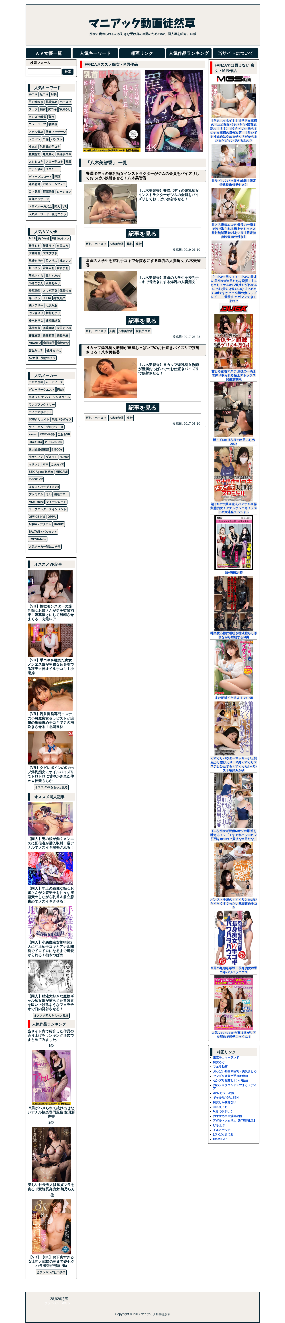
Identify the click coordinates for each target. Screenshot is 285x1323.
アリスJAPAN (53, 442)
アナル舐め (36, 169)
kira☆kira (35, 442)
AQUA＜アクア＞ (40, 524)
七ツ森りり (36, 313)
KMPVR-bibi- (37, 539)
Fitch (60, 389)
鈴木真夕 (59, 298)
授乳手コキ (143, 331)
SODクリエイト (39, 419)
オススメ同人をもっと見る (51, 1015)
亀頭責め (48, 154)
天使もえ (34, 245)
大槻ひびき (50, 253)
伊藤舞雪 (34, 253)
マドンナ (34, 464)
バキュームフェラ (54, 184)
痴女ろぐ (219, 1062)
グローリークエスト (42, 389)
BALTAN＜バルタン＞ (43, 531)
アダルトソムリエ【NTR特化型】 (234, 1120)
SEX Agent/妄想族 (41, 471)
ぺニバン (34, 139)
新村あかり (53, 313)
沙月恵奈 (34, 290)
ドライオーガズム (40, 206)
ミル (48, 494)
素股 (68, 161)
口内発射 (34, 191)
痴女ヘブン (36, 457)
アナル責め (36, 131)
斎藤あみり (53, 283)
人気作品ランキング (189, 53)
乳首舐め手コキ (50, 146)
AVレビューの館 (223, 1093)
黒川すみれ (53, 275)
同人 (57, 206)
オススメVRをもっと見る (51, 787)
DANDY (59, 524)
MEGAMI (62, 471)
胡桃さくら (36, 275)
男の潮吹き (36, 102)
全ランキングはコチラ (51, 1272)
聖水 (51, 116)
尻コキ (52, 109)
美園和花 (48, 335)
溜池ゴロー (61, 494)
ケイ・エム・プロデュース (46, 427)
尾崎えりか (36, 260)
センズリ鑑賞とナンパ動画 (230, 1080)
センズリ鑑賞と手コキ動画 (230, 1076)
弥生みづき (36, 350)
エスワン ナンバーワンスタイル (49, 397)
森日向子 (49, 343)
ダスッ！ (51, 457)
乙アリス (51, 260)
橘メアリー (36, 305)
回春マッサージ (56, 131)
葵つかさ (44, 238)
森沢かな (63, 343)
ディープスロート (40, 176)
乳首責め (51, 102)
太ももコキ (36, 161)
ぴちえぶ (219, 1125)
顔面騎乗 (48, 191)
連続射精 (34, 184)
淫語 (57, 176)
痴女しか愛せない (224, 1102)
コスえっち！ (221, 1107)
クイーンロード (56, 502)
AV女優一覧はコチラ (42, 358)
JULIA (47, 298)
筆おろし (65, 109)
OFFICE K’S (37, 516)
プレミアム (36, 494)
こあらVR (63, 434)
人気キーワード (95, 53)
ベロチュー (53, 169)
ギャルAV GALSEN (225, 1097)
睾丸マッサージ (39, 199)
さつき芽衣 (50, 290)
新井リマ (48, 245)
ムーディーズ (54, 382)
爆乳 (130, 244)
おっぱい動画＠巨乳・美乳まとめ (234, 1071)
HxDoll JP (220, 1139)
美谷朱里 (62, 335)
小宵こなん (36, 283)
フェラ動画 (220, 1066)
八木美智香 (116, 244)
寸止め (33, 146)
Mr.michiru (36, 502)
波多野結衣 (53, 320)
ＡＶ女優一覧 (48, 53)
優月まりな (54, 350)
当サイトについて (235, 53)
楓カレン (65, 260)
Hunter (64, 457)
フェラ (33, 109)
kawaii (33, 434)
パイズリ (65, 102)
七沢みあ (51, 305)
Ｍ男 (54, 94)
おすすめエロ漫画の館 (227, 1116)
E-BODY (57, 449)
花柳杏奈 (34, 328)
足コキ (44, 94)
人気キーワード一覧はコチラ (47, 214)
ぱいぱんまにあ (223, 1134)
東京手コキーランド (226, 1057)
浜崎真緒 (48, 328)
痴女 (43, 109)
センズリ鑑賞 (37, 116)
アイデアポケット (40, 412)
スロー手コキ (54, 161)
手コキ (33, 94)
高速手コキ (64, 154)
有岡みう (62, 245)
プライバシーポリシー (59, 1303)
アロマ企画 (36, 382)
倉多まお (62, 268)
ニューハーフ (37, 124)
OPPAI (52, 516)
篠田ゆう (34, 298)
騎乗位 (53, 124)
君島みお (48, 268)
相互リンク (142, 53)
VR (65, 206)
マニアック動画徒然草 (155, 1314)
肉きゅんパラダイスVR (44, 487)
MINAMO (35, 343)
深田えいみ (64, 328)
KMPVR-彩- (47, 434)
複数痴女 (34, 154)
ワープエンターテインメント (47, 509)
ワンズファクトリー (42, 404)
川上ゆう (34, 268)
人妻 (112, 331)
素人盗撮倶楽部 (39, 449)
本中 (46, 464)
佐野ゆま (65, 290)
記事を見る (142, 233)
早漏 (46, 139)
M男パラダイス (62, 419)
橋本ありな (36, 320)
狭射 (139, 244)
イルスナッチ (221, 1129)
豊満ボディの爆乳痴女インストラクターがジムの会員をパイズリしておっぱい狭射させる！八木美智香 (143, 175)
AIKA (32, 238)
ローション (64, 191)
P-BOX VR (36, 479)
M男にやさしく (223, 1111)
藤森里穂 (34, 335)
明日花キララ (60, 238)
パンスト (57, 139)
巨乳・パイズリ (96, 244)
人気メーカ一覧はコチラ (45, 546)
